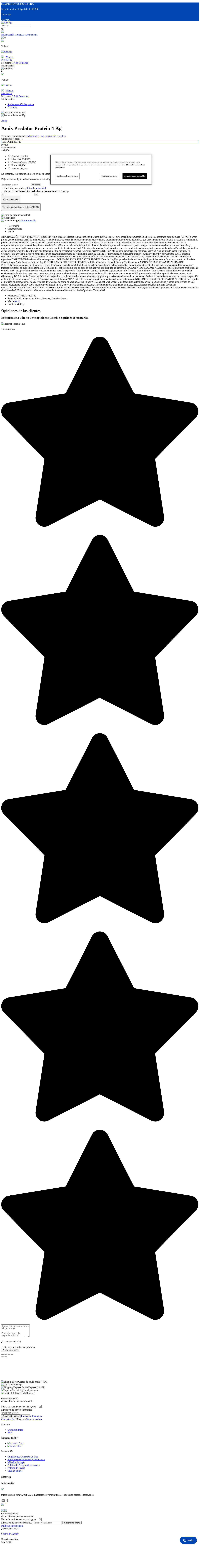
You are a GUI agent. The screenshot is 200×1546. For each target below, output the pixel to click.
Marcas (9, 57)
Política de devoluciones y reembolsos (26, 1459)
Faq (13, 1419)
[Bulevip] (6, 22)
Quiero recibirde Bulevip (36, 191)
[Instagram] (3, 1501)
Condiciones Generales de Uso (23, 1456)
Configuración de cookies (67, 176)
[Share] (5, 1354)
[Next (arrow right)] (5, 1356)
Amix (4, 120)
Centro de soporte (10, 1534)
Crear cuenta (31, 34)
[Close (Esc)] (2, 1354)
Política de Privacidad (31, 1416)
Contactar (19, 34)
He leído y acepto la (25, 188)
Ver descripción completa (53, 136)
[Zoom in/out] (12, 1354)
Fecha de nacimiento (11, 1406)
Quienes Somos (15, 1429)
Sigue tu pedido (34, 1419)
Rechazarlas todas (109, 176)
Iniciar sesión (7, 34)
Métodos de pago (16, 1462)
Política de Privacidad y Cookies (24, 1465)
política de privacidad (35, 188)
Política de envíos (16, 1468)
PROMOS (6, 60)
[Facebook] (7, 1501)
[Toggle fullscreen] (9, 1354)
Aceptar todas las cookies (134, 176)
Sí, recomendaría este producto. (19, 1347)
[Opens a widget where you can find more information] (188, 1540)
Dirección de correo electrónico (16, 1522)
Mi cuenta (21, 1419)
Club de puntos (15, 1470)
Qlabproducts (32, 136)
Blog (10, 1432)
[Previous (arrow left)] (2, 1356)
